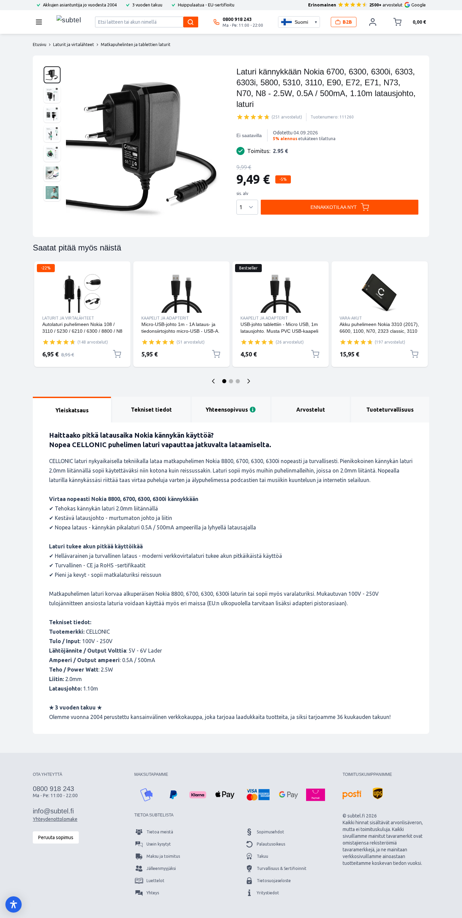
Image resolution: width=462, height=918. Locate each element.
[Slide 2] (231, 381)
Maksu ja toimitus (163, 856)
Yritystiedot (268, 893)
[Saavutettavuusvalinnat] (13, 904)
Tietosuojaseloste (274, 880)
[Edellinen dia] (213, 381)
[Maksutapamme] (146, 794)
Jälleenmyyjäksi (161, 868)
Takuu (262, 856)
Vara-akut (351, 318)
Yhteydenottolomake (55, 819)
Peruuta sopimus (55, 837)
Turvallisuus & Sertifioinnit (281, 868)
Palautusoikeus (271, 844)
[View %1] (52, 74)
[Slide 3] (237, 381)
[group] (253, 116)
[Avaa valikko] (41, 22)
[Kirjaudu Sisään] (372, 22)
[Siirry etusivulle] (68, 20)
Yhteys (152, 893)
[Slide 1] (224, 381)
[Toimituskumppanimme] (352, 794)
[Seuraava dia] (248, 381)
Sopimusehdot (270, 832)
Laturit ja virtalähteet (68, 318)
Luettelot (155, 880)
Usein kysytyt (158, 844)
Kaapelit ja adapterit (165, 318)
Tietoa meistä (159, 832)
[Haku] (190, 22)
